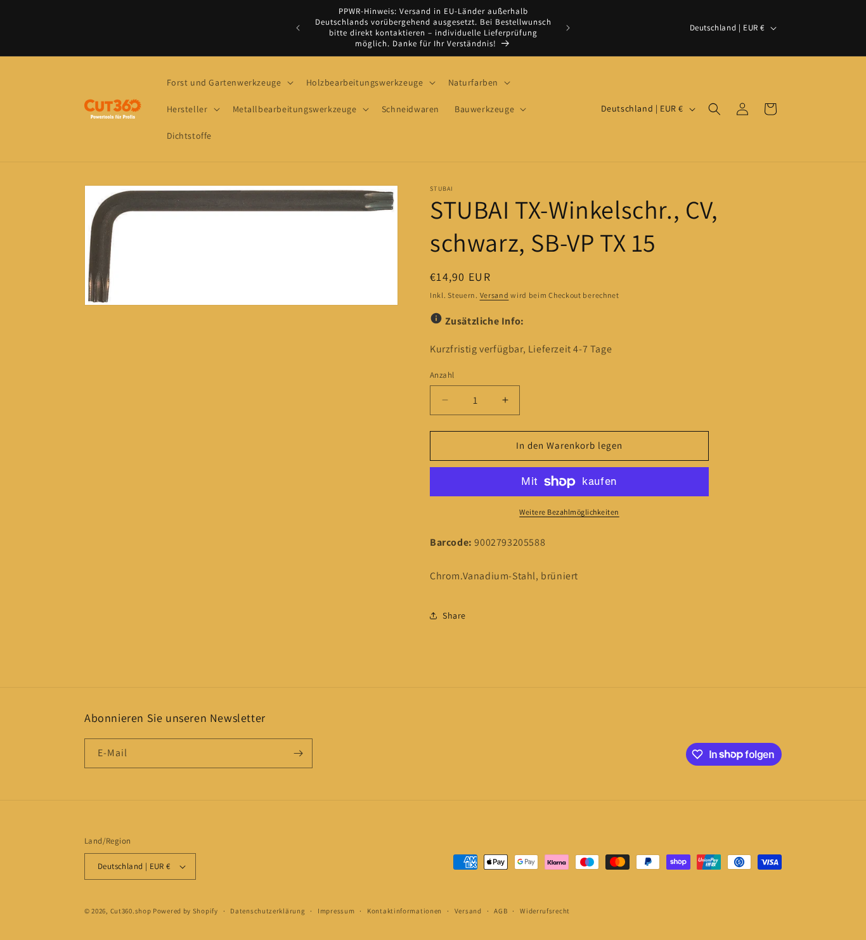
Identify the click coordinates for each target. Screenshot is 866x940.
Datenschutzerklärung (267, 910)
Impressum (336, 910)
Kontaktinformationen (404, 910)
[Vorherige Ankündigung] (298, 28)
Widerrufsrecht (545, 910)
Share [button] (454, 615)
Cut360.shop (131, 910)
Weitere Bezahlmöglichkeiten (569, 512)
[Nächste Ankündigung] (568, 28)
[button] (229, 82)
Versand (494, 295)
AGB (500, 910)
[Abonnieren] (298, 753)
